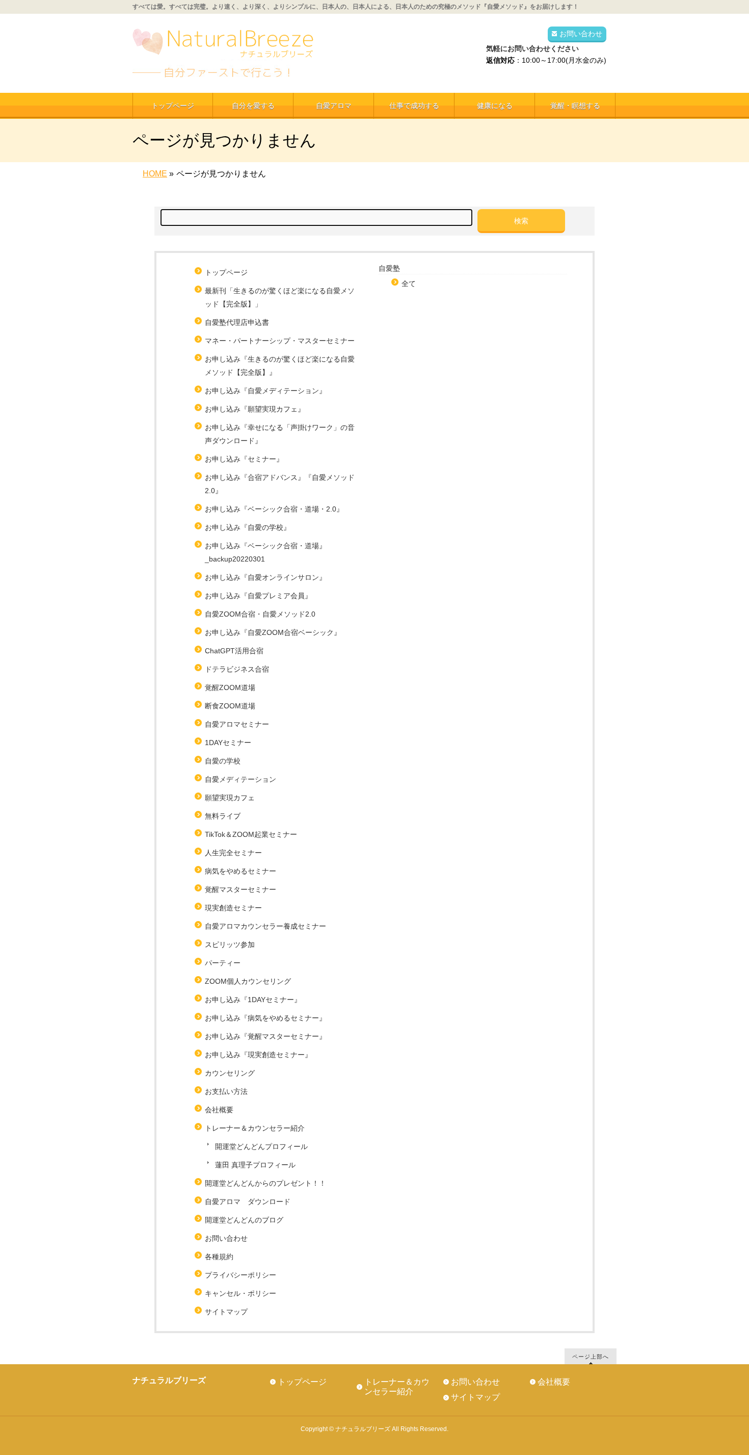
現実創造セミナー (233, 908)
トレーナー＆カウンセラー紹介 (255, 1128)
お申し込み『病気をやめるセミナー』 (265, 1018)
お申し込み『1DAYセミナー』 (253, 999)
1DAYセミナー (228, 742)
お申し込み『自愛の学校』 (247, 527)
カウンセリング (230, 1073)
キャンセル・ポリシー (240, 1293)
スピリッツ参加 (230, 944)
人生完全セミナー (233, 853)
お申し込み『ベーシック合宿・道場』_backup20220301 (265, 552)
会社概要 (219, 1110)
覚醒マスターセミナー (240, 889)
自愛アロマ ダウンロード (247, 1201)
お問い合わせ (580, 34)
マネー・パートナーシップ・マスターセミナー (280, 341)
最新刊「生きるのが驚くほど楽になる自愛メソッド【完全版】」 (280, 297)
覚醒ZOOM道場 (230, 687)
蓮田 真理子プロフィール (255, 1165)
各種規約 (219, 1257)
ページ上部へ (590, 1356)
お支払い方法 (226, 1091)
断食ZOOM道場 (230, 706)
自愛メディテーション (240, 779)
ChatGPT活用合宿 (238, 651)
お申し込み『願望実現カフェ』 (255, 409)
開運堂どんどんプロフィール (261, 1146)
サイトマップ (226, 1312)
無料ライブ (222, 816)
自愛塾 (389, 268)
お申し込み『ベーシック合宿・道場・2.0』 (274, 509)
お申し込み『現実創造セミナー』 (258, 1055)
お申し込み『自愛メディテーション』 (265, 391)
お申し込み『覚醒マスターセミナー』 (265, 1036)
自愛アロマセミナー (237, 724)
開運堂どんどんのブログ (244, 1220)
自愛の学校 (222, 761)
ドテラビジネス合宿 (237, 669)
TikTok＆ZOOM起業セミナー (251, 834)
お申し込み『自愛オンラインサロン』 (265, 577)
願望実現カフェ (230, 798)
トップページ (226, 272)
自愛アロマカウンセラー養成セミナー (265, 926)
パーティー (222, 963)
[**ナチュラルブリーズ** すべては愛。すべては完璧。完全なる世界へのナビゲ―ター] (223, 66)
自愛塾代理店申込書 (237, 322)
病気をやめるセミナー (240, 871)
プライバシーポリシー (240, 1275)
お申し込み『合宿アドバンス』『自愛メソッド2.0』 (280, 484)
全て (409, 283)
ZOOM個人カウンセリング (248, 981)
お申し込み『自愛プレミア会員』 (258, 596)
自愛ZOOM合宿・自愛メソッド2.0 (260, 614)
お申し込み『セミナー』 (244, 459)
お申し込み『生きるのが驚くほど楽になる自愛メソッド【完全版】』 (280, 365)
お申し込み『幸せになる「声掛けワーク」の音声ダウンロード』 (280, 434)
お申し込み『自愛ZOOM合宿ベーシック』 (273, 632)
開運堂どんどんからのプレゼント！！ (265, 1183)
